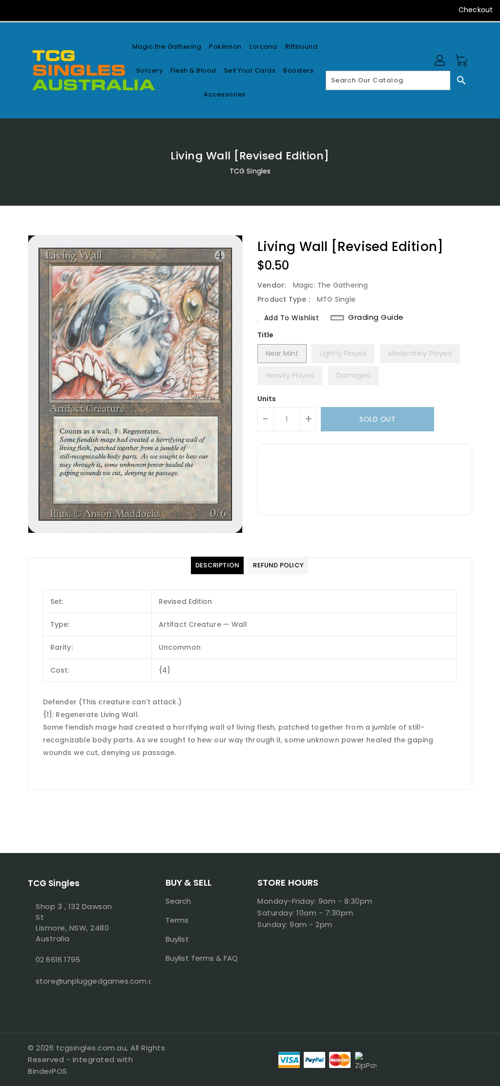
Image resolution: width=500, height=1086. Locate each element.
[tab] (217, 565)
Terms (177, 920)
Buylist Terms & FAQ (202, 958)
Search (178, 901)
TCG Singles (250, 171)
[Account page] (440, 61)
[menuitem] (167, 46)
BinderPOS (47, 1071)
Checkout (475, 10)
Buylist (177, 939)
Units (266, 398)
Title (265, 335)
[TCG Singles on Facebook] (15, 9)
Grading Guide (376, 317)
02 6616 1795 (58, 959)
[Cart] (462, 61)
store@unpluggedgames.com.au (79, 981)
